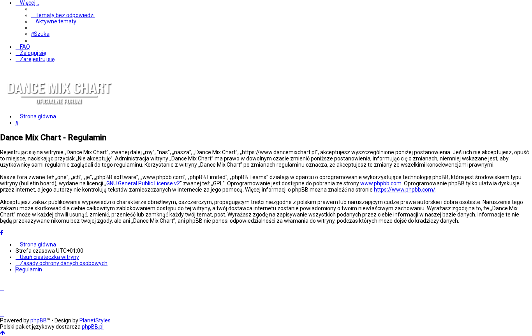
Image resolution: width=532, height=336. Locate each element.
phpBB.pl (93, 327)
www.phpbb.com (381, 183)
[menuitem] (63, 15)
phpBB (38, 320)
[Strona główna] (58, 110)
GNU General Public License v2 (143, 183)
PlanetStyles (95, 320)
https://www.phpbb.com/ (404, 189)
